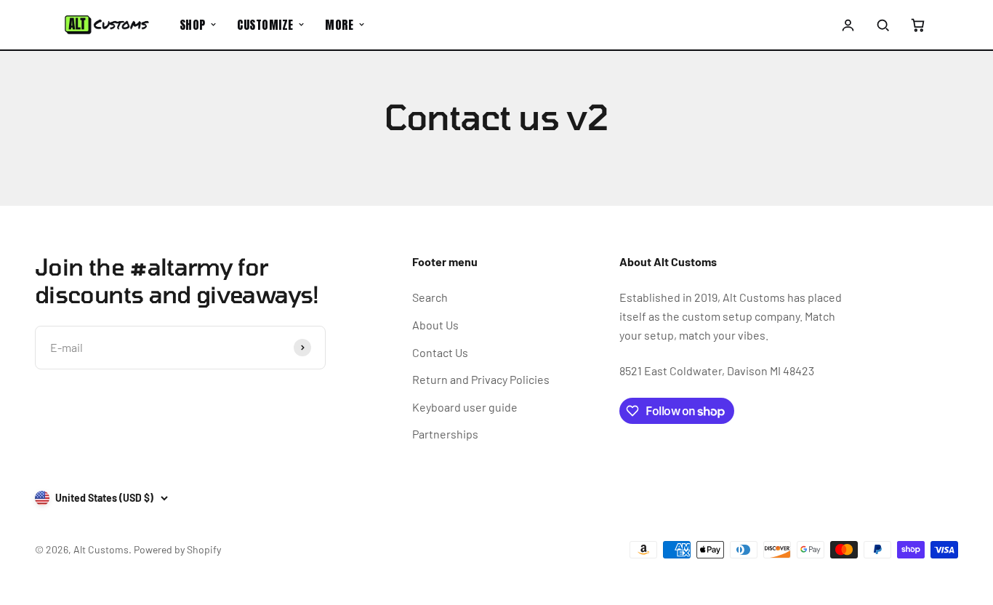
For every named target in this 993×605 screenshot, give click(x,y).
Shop (193, 24)
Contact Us (440, 352)
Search (430, 297)
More (339, 24)
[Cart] (917, 24)
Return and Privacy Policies (481, 379)
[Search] (882, 24)
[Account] (848, 24)
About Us (435, 325)
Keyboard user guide (465, 407)
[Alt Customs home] (106, 25)
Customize (265, 24)
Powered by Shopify (177, 549)
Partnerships (445, 434)
